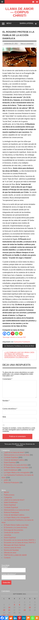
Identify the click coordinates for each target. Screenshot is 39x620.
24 (25, 610)
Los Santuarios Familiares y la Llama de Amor (19, 346)
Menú (8, 23)
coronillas (7, 535)
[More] (21, 333)
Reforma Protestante (11, 482)
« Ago (4, 615)
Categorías (8, 497)
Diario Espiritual (10, 462)
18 (30, 607)
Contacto (7, 558)
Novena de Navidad (11, 550)
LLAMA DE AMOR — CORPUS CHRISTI (19, 12)
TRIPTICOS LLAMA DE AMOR (15, 555)
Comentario (7, 379)
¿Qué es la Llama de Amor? (14, 452)
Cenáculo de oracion (11, 532)
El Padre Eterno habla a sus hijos (16, 467)
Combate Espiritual (11, 457)
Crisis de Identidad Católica (14, 460)
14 (9, 607)
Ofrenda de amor (10, 552)
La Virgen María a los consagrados (17, 472)
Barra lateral (26, 23)
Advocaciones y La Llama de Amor (16, 455)
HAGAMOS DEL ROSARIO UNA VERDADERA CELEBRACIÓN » (16, 356)
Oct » (9, 615)
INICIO (6, 492)
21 (9, 610)
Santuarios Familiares (22, 342)
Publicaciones (9, 495)
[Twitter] (8, 333)
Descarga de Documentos (13, 530)
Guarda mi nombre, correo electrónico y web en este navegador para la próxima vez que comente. (18, 429)
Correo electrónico (9, 409)
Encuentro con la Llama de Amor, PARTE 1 (20, 540)
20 (4, 610)
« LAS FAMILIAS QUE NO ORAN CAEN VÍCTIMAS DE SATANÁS (19, 353)
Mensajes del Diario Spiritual (14, 545)
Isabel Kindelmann (11, 470)
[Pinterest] (12, 333)
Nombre (5, 401)
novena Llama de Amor (12, 547)
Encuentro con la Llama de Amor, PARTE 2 (20, 542)
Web (4, 417)
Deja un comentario (27, 43)
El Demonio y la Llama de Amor (15, 465)
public (6, 480)
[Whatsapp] (17, 333)
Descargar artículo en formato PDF (14, 337)
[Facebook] (4, 333)
